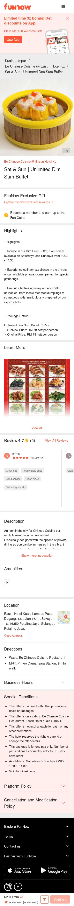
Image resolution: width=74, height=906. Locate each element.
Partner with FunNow (20, 855)
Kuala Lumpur (15, 60)
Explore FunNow (16, 826)
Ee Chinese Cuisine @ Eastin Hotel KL (35, 66)
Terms (9, 836)
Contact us (12, 846)
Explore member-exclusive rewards (27, 202)
